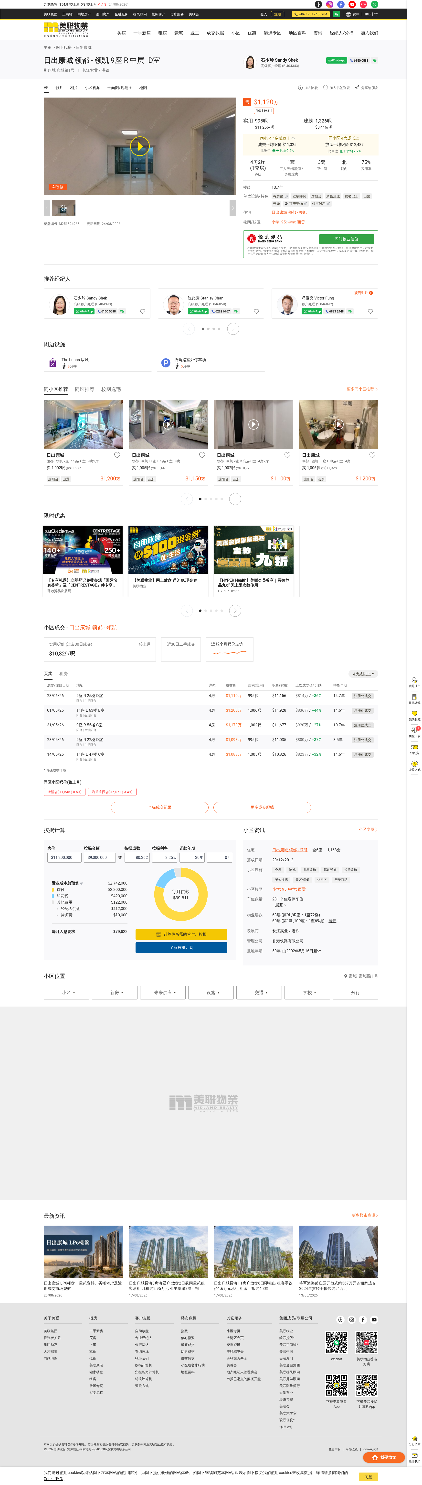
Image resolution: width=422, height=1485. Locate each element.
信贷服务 (177, 14)
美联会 (194, 14)
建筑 (308, 121)
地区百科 (188, 1372)
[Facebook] (363, 1320)
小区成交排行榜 (193, 1365)
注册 (277, 14)
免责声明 (334, 1449)
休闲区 (322, 879)
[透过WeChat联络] (374, 60)
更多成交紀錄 (262, 807)
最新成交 (188, 1345)
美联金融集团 (289, 1365)
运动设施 (330, 870)
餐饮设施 (281, 879)
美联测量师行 (289, 1386)
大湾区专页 (235, 1338)
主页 (48, 47)
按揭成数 (132, 848)
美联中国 (286, 1351)
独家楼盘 (96, 1372)
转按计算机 (143, 1379)
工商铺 (67, 14)
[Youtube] (374, 1320)
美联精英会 (235, 1351)
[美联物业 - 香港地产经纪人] (66, 29)
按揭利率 (160, 848)
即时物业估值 (346, 239)
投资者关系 (52, 1338)
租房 (92, 1379)
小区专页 (366, 829)
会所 (278, 870)
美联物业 (286, 1331)
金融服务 (121, 14)
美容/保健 (302, 879)
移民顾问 (140, 14)
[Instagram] (352, 1320)
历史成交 (188, 1351)
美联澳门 (286, 1358)
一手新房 (96, 1331)
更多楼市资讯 (363, 1215)
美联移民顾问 (289, 1372)
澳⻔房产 (103, 14)
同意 (368, 1476)
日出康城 (84, 47)
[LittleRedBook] (366, 1342)
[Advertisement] (339, 561)
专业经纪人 (143, 1338)
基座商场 (341, 879)
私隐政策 (352, 1449)
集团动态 (50, 1345)
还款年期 (187, 848)
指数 (184, 1331)
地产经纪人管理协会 (242, 1372)
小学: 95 (279, 222)
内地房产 (84, 14)
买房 (92, 1338)
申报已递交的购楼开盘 (244, 1379)
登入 (263, 14)
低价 (92, 1358)
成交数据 (188, 1358)
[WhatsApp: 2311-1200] (374, 4)
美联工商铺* (288, 1345)
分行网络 (142, 1345)
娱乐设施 (350, 870)
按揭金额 (92, 848)
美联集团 (50, 14)
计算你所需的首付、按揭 (185, 934)
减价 (92, 1351)
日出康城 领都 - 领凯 (289, 212)
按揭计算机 (143, 1365)
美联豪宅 (96, 1365)
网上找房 (64, 47)
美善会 (232, 1365)
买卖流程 (96, 1393)
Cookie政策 (53, 1478)
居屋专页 (96, 1386)
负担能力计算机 (147, 1372)
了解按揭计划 (181, 947)
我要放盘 (388, 1457)
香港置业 (286, 1393)
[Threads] (340, 1320)
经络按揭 (286, 1399)
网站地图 (50, 1358)
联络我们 (142, 1358)
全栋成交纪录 (159, 807)
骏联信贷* (287, 1420)
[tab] (56, 389)
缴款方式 (142, 1386)
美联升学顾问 (289, 1379)
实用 (248, 121)
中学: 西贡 (296, 222)
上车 (92, 1345)
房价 (51, 848)
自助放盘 (142, 1331)
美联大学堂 (287, 1413)
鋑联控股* (287, 1338)
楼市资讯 (233, 1345)
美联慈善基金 (237, 1358)
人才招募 (50, 1351)
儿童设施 (309, 870)
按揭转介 (158, 14)
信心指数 (188, 1338)
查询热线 (142, 1351)
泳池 (292, 870)
